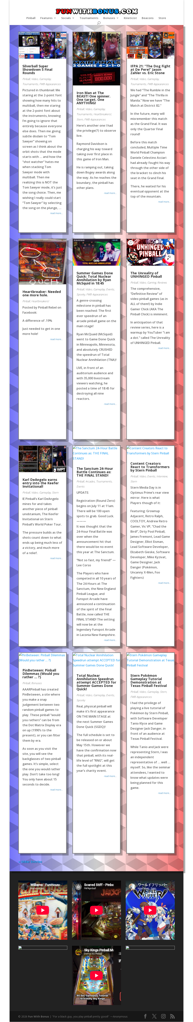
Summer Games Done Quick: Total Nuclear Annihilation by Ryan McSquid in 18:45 (95, 278)
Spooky (81, 294)
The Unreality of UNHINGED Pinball (146, 275)
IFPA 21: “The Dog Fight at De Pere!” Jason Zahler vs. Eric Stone (150, 69)
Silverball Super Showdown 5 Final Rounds (37, 69)
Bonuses (109, 18)
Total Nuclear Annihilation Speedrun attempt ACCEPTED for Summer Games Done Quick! (96, 682)
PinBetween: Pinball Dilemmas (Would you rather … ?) (40, 673)
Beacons (148, 18)
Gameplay (45, 79)
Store (162, 18)
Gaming (151, 282)
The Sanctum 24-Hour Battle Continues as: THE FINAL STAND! (95, 472)
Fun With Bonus (38, 1016)
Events (110, 289)
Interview (161, 476)
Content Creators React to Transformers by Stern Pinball (149, 466)
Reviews (162, 282)
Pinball (30, 18)
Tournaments (89, 18)
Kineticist (130, 18)
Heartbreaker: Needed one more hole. (41, 293)
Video (34, 79)
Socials (66, 18)
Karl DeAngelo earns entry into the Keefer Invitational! (40, 483)
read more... (56, 213)
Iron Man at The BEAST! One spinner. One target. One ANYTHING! (93, 97)
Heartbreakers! (102, 114)
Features (46, 18)
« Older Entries (30, 862)
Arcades (90, 481)
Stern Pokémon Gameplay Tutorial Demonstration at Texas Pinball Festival (148, 680)
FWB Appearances (50, 84)
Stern (80, 119)
